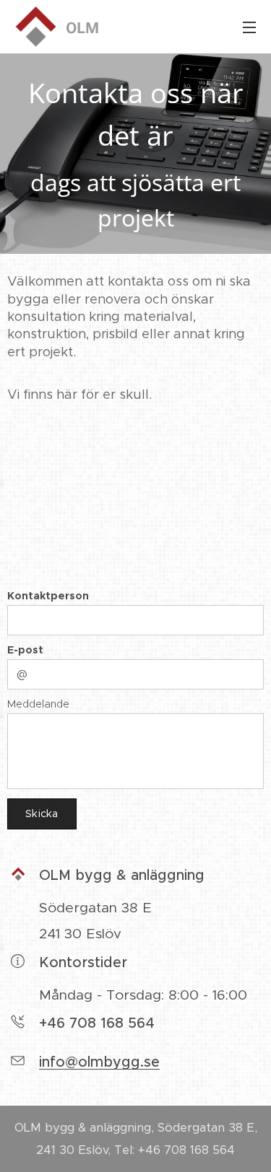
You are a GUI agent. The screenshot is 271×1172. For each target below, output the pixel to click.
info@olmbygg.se (99, 1062)
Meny (249, 26)
